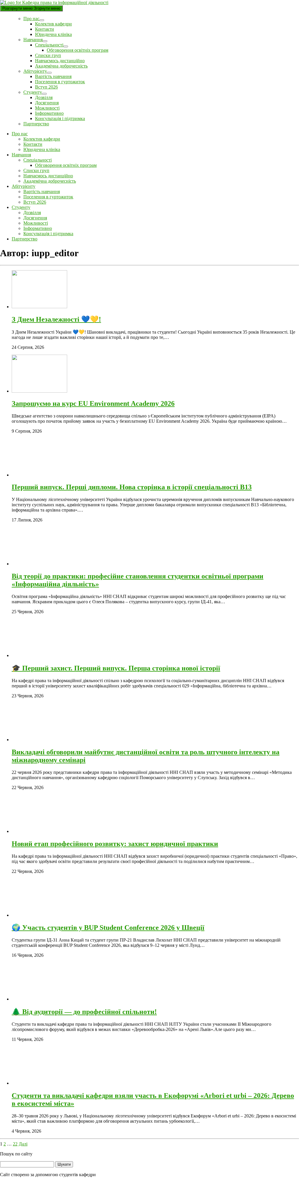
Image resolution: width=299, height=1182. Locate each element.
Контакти (44, 29)
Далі (23, 1143)
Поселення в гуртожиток (60, 81)
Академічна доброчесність (61, 65)
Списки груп (48, 55)
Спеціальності (49, 44)
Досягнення (47, 102)
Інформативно (49, 113)
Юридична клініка (53, 34)
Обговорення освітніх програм (77, 50)
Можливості (47, 107)
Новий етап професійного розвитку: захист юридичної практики (115, 843)
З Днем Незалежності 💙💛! (56, 319)
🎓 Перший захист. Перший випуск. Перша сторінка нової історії (116, 668)
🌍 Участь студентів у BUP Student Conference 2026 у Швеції (108, 927)
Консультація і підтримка (60, 118)
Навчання (33, 39)
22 (15, 1143)
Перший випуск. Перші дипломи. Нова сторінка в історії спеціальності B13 (132, 487)
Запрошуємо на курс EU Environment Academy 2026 (93, 403)
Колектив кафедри (53, 23)
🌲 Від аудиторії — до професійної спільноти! (84, 1011)
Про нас (31, 18)
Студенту (32, 92)
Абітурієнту (35, 71)
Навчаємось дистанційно (60, 60)
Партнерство (36, 123)
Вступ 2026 (46, 86)
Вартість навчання (53, 76)
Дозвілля (44, 97)
